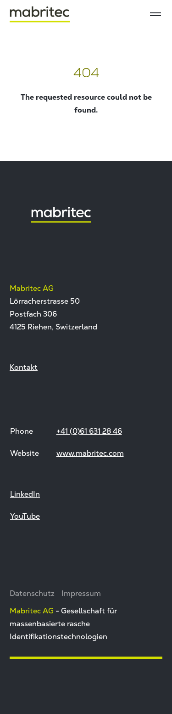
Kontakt (24, 367)
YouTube (25, 516)
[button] (16, 697)
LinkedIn (25, 494)
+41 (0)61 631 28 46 (89, 431)
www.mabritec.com (90, 453)
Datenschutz (32, 593)
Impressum (81, 593)
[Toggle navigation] (155, 14)
